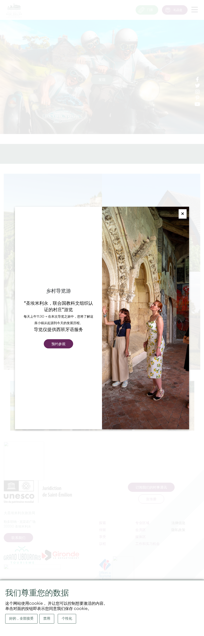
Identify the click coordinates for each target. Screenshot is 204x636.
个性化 (67, 618)
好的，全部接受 (21, 618)
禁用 (46, 618)
